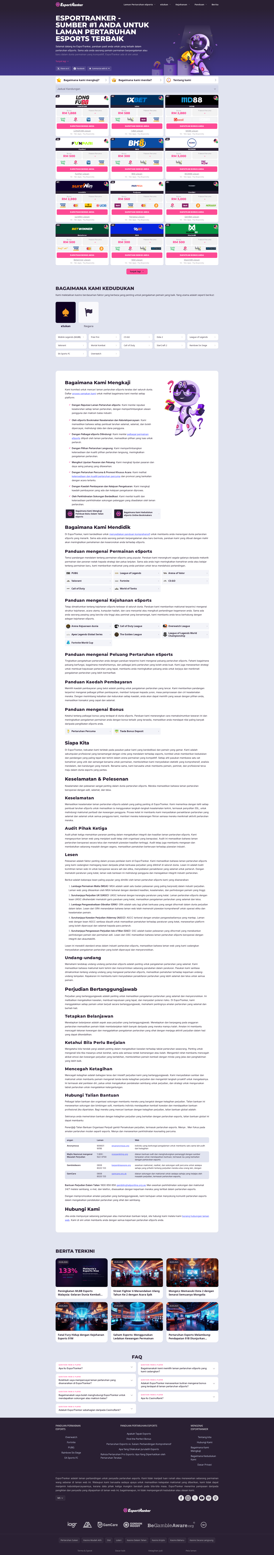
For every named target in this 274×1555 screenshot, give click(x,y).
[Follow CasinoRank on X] (195, 1498)
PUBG (71, 1447)
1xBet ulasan (137, 130)
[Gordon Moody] (132, 1525)
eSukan (164, 4)
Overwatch (71, 1437)
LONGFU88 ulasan (82, 130)
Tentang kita (204, 1437)
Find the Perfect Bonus (139, 1438)
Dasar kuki (120, 1550)
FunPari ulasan (82, 173)
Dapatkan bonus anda (82, 126)
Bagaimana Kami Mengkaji (200, 1449)
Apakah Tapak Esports (139, 1433)
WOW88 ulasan (192, 173)
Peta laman (191, 1550)
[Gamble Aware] (171, 1525)
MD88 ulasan (192, 130)
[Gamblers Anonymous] (87, 1525)
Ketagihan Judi (155, 1550)
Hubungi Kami (204, 1442)
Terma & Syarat (85, 1550)
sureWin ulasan (82, 216)
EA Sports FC (71, 1457)
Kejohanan (181, 4)
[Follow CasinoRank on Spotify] (209, 1498)
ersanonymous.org (120, 1145)
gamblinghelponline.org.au (131, 1185)
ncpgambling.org (120, 1154)
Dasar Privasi (204, 1464)
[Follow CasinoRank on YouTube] (202, 1498)
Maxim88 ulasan (192, 259)
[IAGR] (72, 1525)
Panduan (199, 4)
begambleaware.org (121, 1165)
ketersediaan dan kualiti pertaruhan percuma (96, 476)
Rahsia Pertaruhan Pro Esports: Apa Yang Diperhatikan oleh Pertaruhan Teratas (133, 1456)
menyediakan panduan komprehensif (129, 534)
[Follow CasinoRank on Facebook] (181, 1498)
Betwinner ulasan (82, 259)
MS (58, 1498)
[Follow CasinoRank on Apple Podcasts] (215, 1498)
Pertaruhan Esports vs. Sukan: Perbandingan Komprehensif (138, 1444)
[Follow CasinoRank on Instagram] (188, 1498)
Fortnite (71, 1442)
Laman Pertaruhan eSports (138, 4)
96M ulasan (137, 259)
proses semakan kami (84, 393)
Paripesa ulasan (137, 216)
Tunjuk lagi (135, 271)
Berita (215, 4)
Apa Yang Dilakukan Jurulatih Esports (139, 1449)
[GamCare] (108, 1525)
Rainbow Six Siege (71, 1452)
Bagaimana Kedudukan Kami (203, 1457)
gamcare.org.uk (119, 1173)
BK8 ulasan (137, 173)
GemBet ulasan (192, 216)
